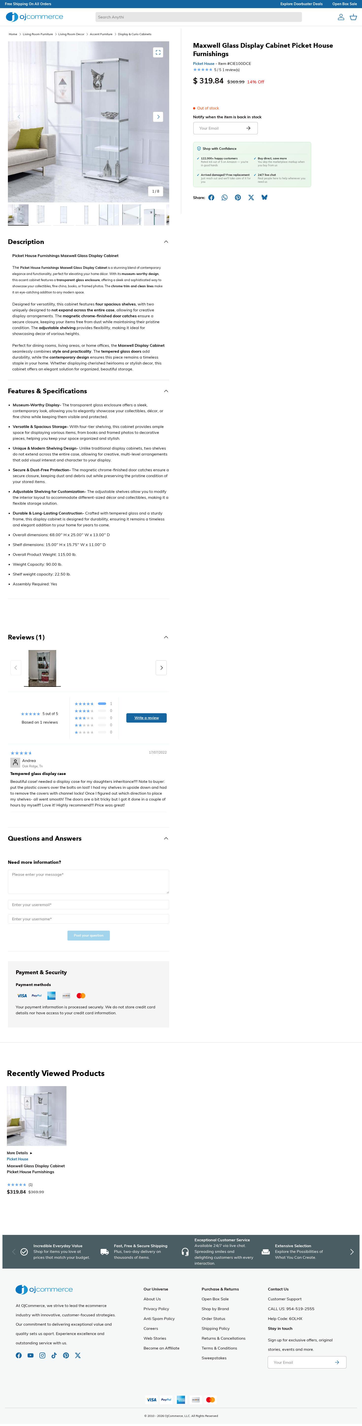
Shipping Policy (216, 1328)
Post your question (88, 935)
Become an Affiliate (162, 1348)
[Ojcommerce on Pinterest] (66, 1352)
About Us (152, 1298)
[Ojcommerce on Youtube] (31, 1352)
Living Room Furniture (38, 34)
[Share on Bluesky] (264, 197)
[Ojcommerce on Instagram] (43, 1352)
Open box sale (344, 4)
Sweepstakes (214, 1357)
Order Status (213, 1318)
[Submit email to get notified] (248, 128)
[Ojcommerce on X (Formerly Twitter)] (77, 1352)
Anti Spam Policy (159, 1318)
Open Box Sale (215, 1298)
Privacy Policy (156, 1308)
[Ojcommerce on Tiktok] (55, 1352)
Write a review (146, 718)
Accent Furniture (101, 34)
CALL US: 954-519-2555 (291, 1308)
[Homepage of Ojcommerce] (34, 17)
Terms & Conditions (219, 1348)
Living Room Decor (71, 34)
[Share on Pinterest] (237, 197)
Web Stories (155, 1338)
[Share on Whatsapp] (224, 197)
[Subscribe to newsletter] (337, 1362)
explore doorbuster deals (301, 4)
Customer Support (285, 1298)
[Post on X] (251, 197)
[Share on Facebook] (211, 197)
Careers (151, 1328)
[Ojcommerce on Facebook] (19, 1352)
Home (13, 34)
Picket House (203, 63)
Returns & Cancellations (224, 1338)
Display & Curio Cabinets (134, 34)
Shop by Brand (215, 1308)
